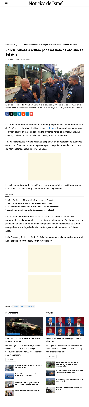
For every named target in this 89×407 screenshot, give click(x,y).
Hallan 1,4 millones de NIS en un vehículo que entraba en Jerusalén (30, 200)
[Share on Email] (31, 114)
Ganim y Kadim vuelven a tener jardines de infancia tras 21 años (29, 203)
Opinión (51, 334)
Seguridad (18, 44)
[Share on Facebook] (7, 114)
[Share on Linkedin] (27, 114)
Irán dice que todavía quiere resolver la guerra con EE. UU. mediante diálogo (27, 383)
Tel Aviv (52, 128)
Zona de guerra (13, 334)
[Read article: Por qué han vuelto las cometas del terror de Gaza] (50, 390)
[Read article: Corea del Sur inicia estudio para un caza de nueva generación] (9, 368)
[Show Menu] (6, 3)
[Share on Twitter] (11, 114)
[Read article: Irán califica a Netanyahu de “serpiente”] (9, 393)
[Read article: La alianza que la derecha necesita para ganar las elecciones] (65, 326)
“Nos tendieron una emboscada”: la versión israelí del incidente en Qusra (33, 207)
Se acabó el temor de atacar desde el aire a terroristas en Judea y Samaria (69, 371)
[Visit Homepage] (46, 3)
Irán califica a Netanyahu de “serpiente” (27, 391)
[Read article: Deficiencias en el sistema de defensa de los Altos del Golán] (50, 381)
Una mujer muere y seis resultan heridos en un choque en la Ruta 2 (30, 210)
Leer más (11, 360)
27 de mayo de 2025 (12, 59)
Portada (8, 44)
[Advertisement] (44, 25)
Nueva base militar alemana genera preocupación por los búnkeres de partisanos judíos (67, 364)
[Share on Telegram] (19, 114)
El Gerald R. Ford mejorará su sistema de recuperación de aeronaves (27, 375)
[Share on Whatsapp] (15, 114)
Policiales (30, 306)
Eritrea (15, 306)
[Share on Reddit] (23, 114)
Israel (23, 306)
